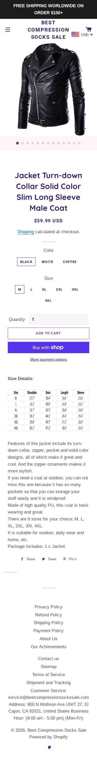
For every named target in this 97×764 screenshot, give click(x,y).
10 (64, 143)
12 (74, 143)
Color (48, 250)
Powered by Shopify (48, 737)
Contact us (48, 658)
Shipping (25, 231)
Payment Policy (48, 630)
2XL (59, 289)
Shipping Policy (48, 622)
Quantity (17, 319)
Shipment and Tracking (48, 682)
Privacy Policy (49, 606)
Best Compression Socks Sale (49, 29)
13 (79, 143)
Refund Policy (48, 614)
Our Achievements (48, 646)
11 (69, 143)
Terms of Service (48, 674)
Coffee (70, 262)
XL (44, 289)
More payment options (48, 359)
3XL (75, 289)
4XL (48, 300)
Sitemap (48, 666)
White (48, 262)
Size (48, 278)
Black (26, 262)
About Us (48, 638)
